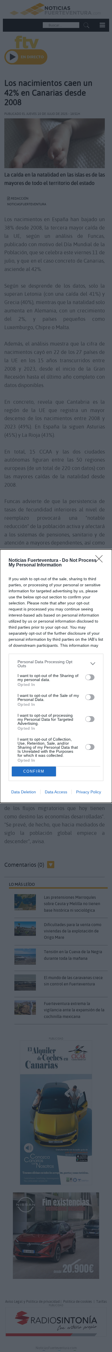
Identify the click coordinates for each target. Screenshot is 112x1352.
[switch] (89, 677)
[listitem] (56, 664)
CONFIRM (34, 771)
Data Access (56, 792)
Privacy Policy (88, 792)
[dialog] (56, 676)
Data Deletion (23, 792)
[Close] (100, 560)
